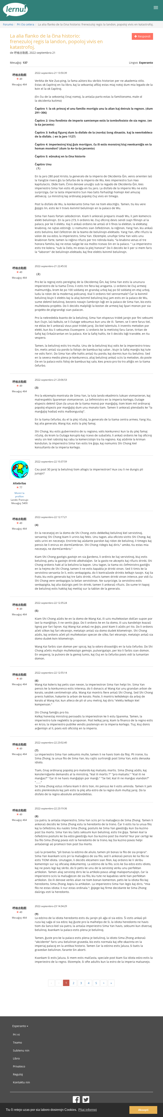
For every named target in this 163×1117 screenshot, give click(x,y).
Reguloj (18, 1074)
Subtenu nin (21, 1050)
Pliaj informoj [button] (87, 1109)
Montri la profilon (19, 494)
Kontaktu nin (21, 1082)
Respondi (143, 36)
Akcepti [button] (143, 1109)
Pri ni (16, 1034)
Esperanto (19, 1026)
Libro (16, 1058)
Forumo (8, 24)
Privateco (19, 1066)
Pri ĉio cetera (25, 24)
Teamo (17, 1042)
